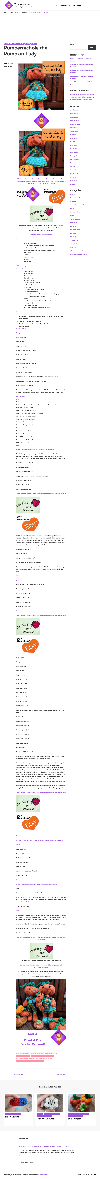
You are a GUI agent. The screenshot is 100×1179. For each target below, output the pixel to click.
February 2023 (74, 152)
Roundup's (73, 236)
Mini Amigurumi (75, 229)
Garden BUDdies (75, 219)
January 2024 (74, 117)
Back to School (75, 197)
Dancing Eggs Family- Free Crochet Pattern (81, 59)
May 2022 (73, 184)
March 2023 (74, 148)
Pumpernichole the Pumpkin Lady (25, 1061)
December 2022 (75, 159)
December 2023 (75, 120)
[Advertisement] (50, 26)
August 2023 (74, 131)
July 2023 (73, 134)
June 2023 (73, 138)
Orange (38, 1058)
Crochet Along (41, 1053)
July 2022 (73, 177)
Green (33, 1058)
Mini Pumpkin (74, 1119)
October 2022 (74, 166)
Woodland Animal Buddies (78, 254)
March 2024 (74, 110)
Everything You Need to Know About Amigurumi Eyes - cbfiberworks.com (82, 95)
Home (56, 5)
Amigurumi (23, 1053)
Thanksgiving (74, 240)
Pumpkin (38, 1061)
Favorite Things (75, 212)
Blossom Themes (43, 1174)
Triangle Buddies (75, 243)
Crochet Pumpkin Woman (23, 1056)
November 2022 (75, 163)
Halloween (21, 43)
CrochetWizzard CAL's (10, 43)
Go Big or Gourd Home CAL (23, 1058)
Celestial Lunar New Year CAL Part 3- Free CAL (81, 71)
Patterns (77, 5)
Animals (72, 194)
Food (72, 215)
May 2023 (73, 141)
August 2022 (74, 173)
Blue (29, 1053)
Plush (49, 1058)
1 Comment (9, 68)
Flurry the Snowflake (46, 1119)
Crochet (33, 1053)
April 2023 (73, 145)
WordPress (13, 1176)
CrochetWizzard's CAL (48, 1056)
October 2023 (74, 127)
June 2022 (73, 180)
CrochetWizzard (23, 4)
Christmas (73, 201)
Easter (72, 208)
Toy (42, 1061)
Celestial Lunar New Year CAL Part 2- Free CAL (81, 77)
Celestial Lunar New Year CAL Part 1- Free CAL (83, 83)
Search (72, 44)
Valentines (73, 247)
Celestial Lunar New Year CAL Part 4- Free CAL (81, 65)
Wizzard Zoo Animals (76, 250)
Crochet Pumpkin (51, 1053)
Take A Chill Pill (12, 1117)
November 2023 (75, 124)
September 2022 (75, 170)
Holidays (27, 43)
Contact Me (65, 5)
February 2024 (74, 113)
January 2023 (74, 155)
